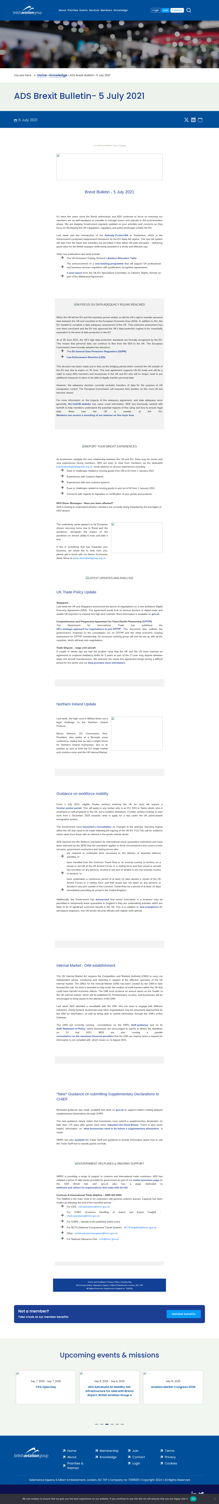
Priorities (73, 10)
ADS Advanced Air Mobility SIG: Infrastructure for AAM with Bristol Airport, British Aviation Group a (46, 1391)
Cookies (171, 1463)
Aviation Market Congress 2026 (109, 1387)
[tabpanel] (45, 1387)
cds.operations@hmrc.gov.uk (94, 1206)
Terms (170, 1451)
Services (94, 10)
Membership (109, 1451)
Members (106, 10)
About (62, 10)
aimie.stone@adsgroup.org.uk (89, 558)
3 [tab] (107, 1424)
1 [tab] (96, 1424)
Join (165, 10)
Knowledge (121, 10)
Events (84, 10)
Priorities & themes (75, 1465)
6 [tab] (122, 1424)
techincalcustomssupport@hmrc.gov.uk (96, 1233)
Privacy (170, 1457)
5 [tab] (117, 1424)
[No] (214, 1499)
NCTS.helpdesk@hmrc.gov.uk (140, 1227)
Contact (177, 10)
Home (42, 75)
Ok (193, 1498)
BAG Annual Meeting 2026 (173, 1387)
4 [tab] (112, 1424)
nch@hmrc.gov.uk (109, 1239)
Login (155, 10)
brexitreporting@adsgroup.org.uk (74, 466)
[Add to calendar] (200, 120)
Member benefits (184, 1314)
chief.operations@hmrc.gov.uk (83, 1215)
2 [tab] (102, 1424)
